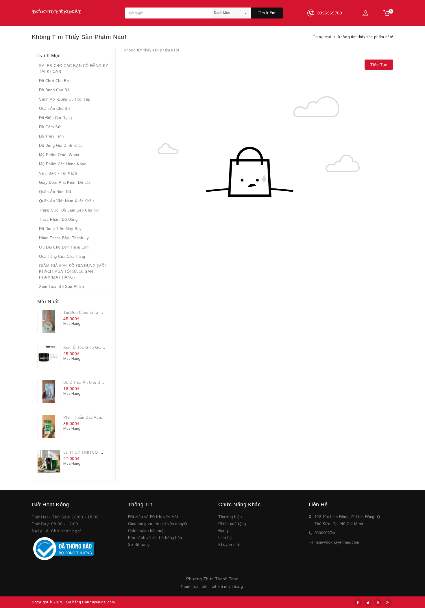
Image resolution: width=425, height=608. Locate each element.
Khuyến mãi (229, 544)
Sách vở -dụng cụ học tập (64, 99)
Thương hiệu (230, 517)
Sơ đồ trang (139, 544)
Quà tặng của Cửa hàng (62, 256)
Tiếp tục (378, 65)
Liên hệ (225, 537)
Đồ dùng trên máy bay (60, 229)
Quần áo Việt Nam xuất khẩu (66, 201)
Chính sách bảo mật (146, 531)
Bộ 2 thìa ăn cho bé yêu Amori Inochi (99, 382)
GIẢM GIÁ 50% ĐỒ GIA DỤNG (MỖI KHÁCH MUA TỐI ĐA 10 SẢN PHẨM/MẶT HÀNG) (72, 271)
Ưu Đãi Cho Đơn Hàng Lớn (64, 247)
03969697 (323, 533)
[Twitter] (368, 602)
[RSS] (378, 602)
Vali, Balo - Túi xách (58, 173)
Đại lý (223, 531)
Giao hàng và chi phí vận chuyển (158, 524)
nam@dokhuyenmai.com (337, 542)
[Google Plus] (388, 602)
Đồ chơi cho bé (54, 81)
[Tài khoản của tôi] (365, 13)
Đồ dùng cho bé (54, 90)
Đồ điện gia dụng (55, 118)
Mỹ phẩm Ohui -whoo (59, 155)
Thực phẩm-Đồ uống (58, 219)
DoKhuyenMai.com (98, 602)
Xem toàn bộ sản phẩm (61, 286)
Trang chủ (322, 37)
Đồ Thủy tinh (51, 136)
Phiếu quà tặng (232, 524)
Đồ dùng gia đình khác (61, 145)
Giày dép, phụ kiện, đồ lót (64, 182)
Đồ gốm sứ (50, 127)
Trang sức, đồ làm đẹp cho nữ (69, 210)
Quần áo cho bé (54, 108)
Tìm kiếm (267, 13)
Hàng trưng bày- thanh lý (64, 238)
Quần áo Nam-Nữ (55, 192)
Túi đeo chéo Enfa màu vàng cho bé (98, 312)
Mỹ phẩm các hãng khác (62, 164)
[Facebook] (358, 602)
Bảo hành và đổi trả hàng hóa (155, 537)
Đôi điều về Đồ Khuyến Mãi (153, 517)
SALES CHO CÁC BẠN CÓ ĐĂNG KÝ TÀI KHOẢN (73, 69)
